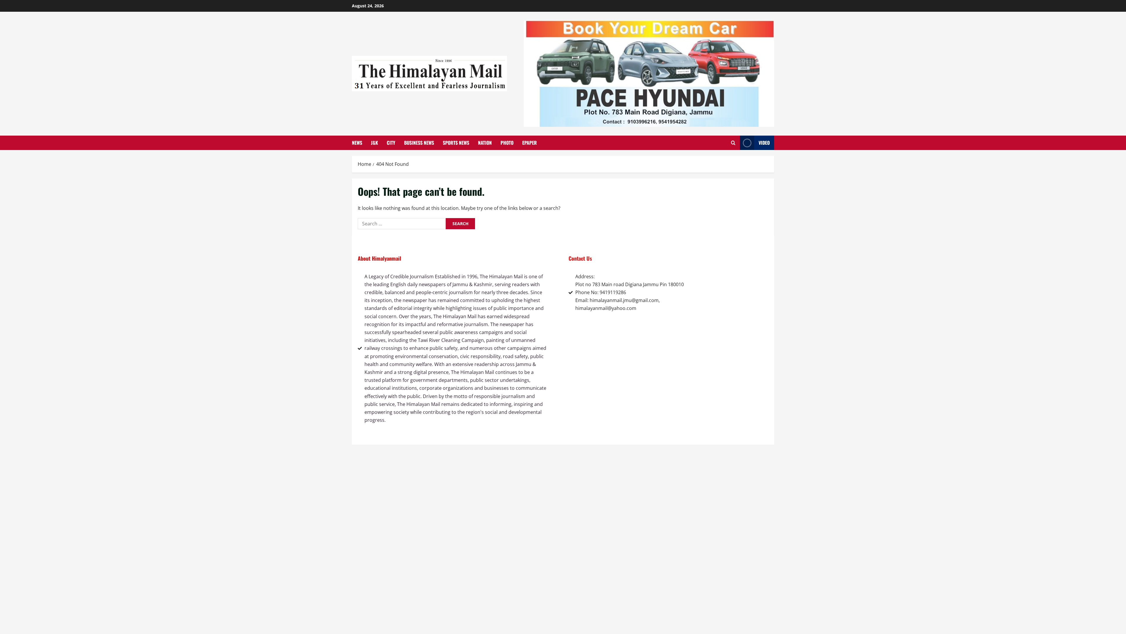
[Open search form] (733, 142)
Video (764, 142)
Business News (419, 142)
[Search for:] (402, 223)
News (357, 142)
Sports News (456, 142)
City (391, 142)
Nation (485, 142)
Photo (507, 142)
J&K (374, 142)
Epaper (529, 142)
